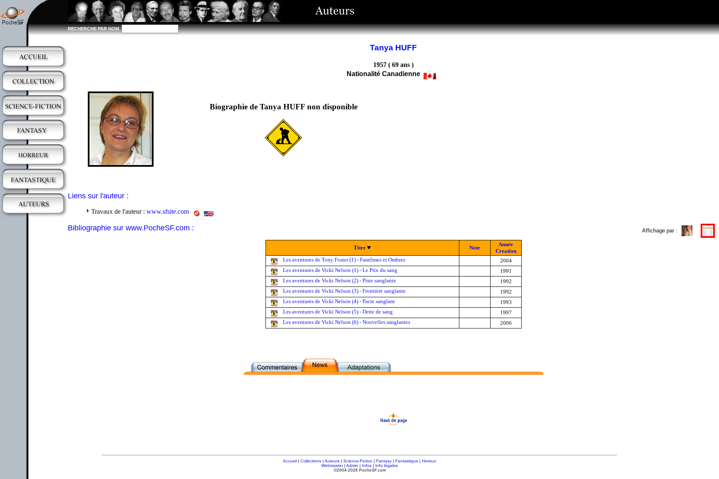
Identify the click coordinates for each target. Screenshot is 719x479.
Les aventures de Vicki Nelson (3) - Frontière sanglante (344, 291)
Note (474, 247)
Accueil (290, 461)
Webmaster (332, 465)
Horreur (429, 461)
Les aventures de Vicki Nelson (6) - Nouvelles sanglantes (346, 322)
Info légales (386, 465)
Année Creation (506, 247)
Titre (360, 247)
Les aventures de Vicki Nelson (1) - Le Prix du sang (340, 270)
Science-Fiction (357, 461)
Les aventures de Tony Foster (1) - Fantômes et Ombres (344, 260)
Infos (367, 465)
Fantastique (406, 461)
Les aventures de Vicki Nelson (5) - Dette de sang (338, 312)
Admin (352, 465)
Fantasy (384, 461)
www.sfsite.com (167, 211)
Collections (310, 461)
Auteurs (332, 461)
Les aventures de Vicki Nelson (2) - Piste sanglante (339, 280)
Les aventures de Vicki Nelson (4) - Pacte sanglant (339, 301)
